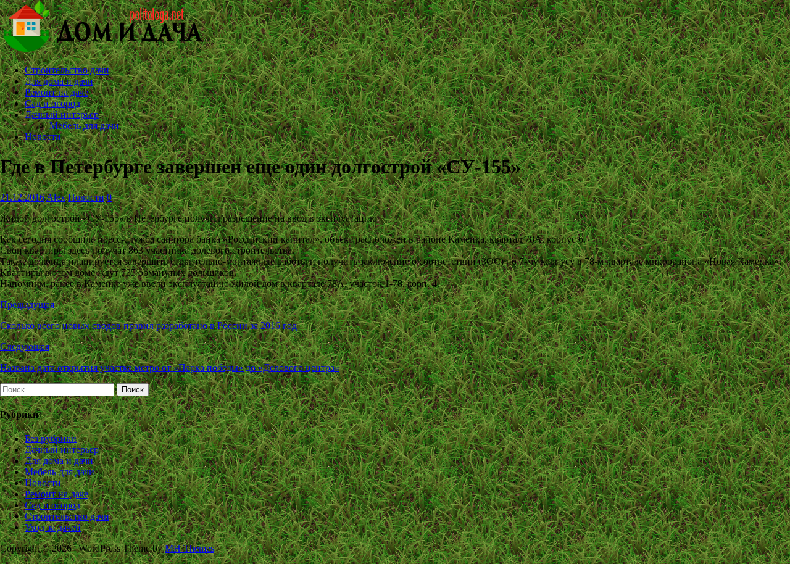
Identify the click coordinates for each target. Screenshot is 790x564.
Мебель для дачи (84, 125)
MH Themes (189, 548)
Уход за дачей (53, 527)
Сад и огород (52, 103)
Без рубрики (51, 438)
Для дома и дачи (59, 81)
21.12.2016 (22, 197)
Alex (55, 197)
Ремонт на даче (56, 92)
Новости (43, 136)
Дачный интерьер (62, 114)
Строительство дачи (67, 70)
